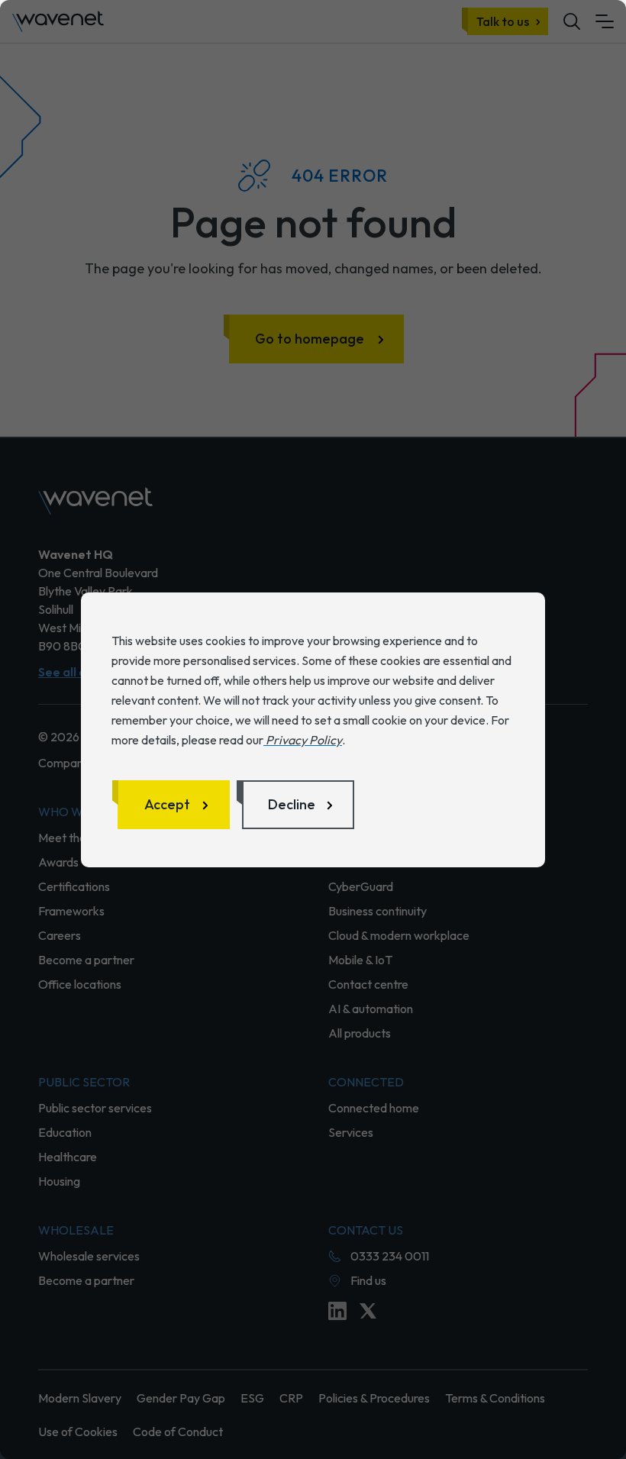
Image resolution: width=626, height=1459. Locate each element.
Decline (291, 804)
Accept (167, 804)
